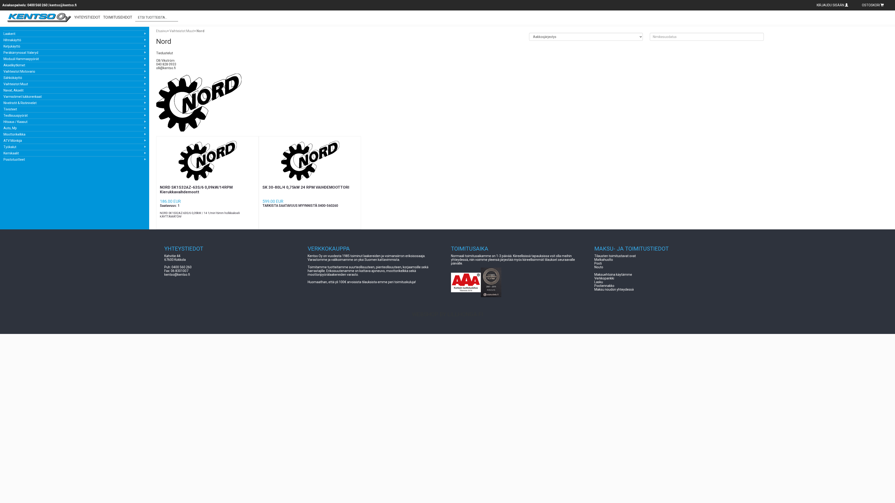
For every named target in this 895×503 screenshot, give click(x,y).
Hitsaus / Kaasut (15, 122)
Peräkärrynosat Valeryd (20, 52)
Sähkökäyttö (12, 78)
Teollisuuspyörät (15, 115)
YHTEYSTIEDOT (87, 17)
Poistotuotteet (14, 159)
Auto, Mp (10, 128)
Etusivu (161, 31)
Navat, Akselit (13, 90)
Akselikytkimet (14, 65)
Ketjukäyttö (11, 46)
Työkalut (9, 147)
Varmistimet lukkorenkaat (22, 97)
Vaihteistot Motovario (19, 71)
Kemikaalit (11, 153)
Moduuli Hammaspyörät (21, 59)
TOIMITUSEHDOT (117, 17)
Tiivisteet (10, 109)
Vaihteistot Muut (15, 84)
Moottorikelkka (14, 134)
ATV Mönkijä (12, 141)
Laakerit (9, 34)
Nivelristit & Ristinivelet (20, 103)
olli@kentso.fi (166, 68)
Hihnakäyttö (12, 40)
